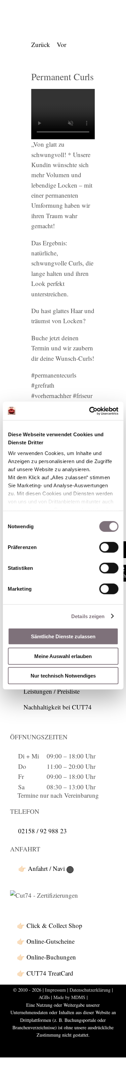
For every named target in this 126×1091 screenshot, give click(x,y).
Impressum (55, 990)
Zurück (40, 44)
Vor (61, 44)
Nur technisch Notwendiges (63, 676)
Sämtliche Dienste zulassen (63, 636)
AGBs (44, 997)
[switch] (108, 547)
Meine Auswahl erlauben (63, 656)
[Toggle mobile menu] (113, 10)
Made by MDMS (69, 997)
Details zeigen (87, 616)
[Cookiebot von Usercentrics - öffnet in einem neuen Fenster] (89, 410)
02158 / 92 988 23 (42, 831)
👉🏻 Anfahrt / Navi (42, 868)
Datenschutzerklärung (90, 990)
